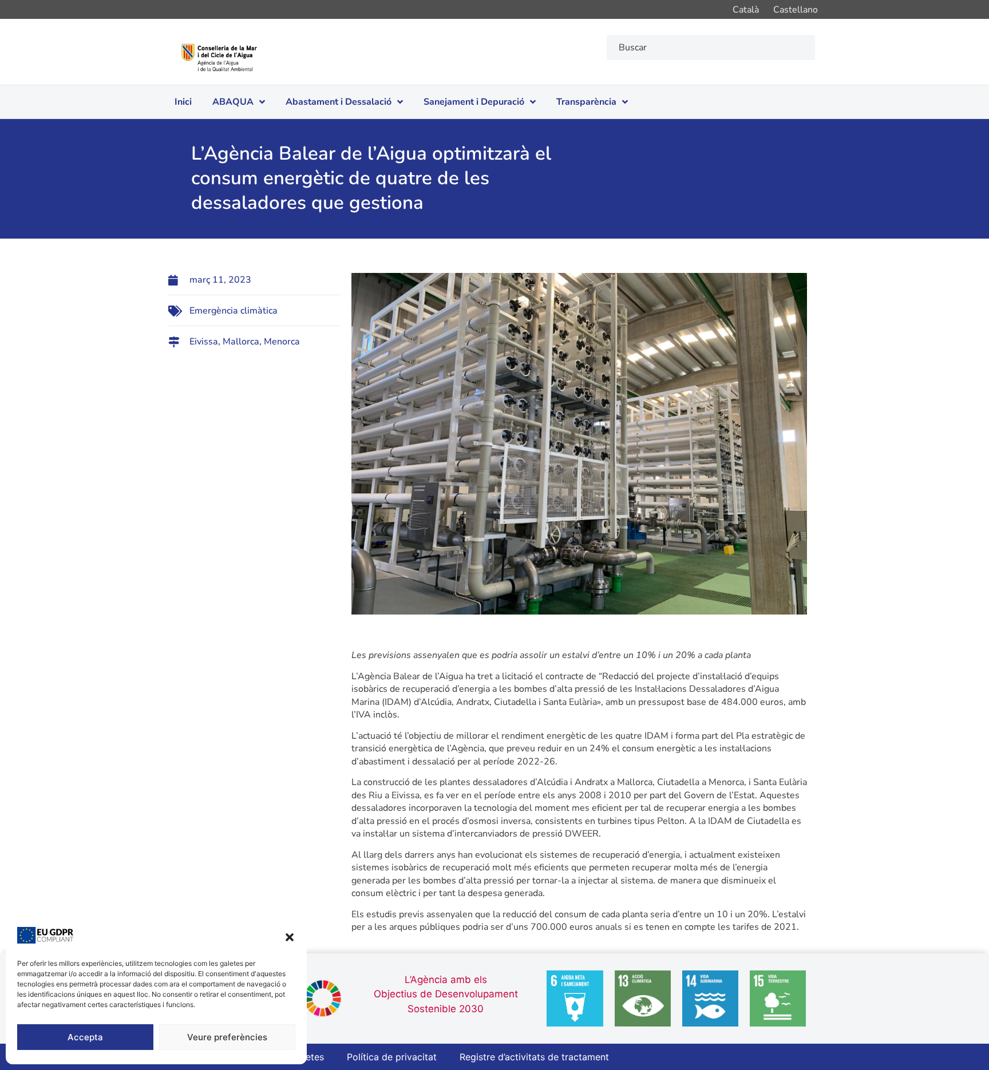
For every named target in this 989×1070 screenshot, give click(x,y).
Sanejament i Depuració (474, 102)
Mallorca (241, 341)
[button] (289, 937)
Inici (183, 102)
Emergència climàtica (233, 310)
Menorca (282, 341)
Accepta (85, 1037)
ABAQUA (233, 102)
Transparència (586, 102)
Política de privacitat (392, 1057)
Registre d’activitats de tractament (534, 1057)
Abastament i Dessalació (338, 102)
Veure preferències (227, 1037)
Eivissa (203, 341)
